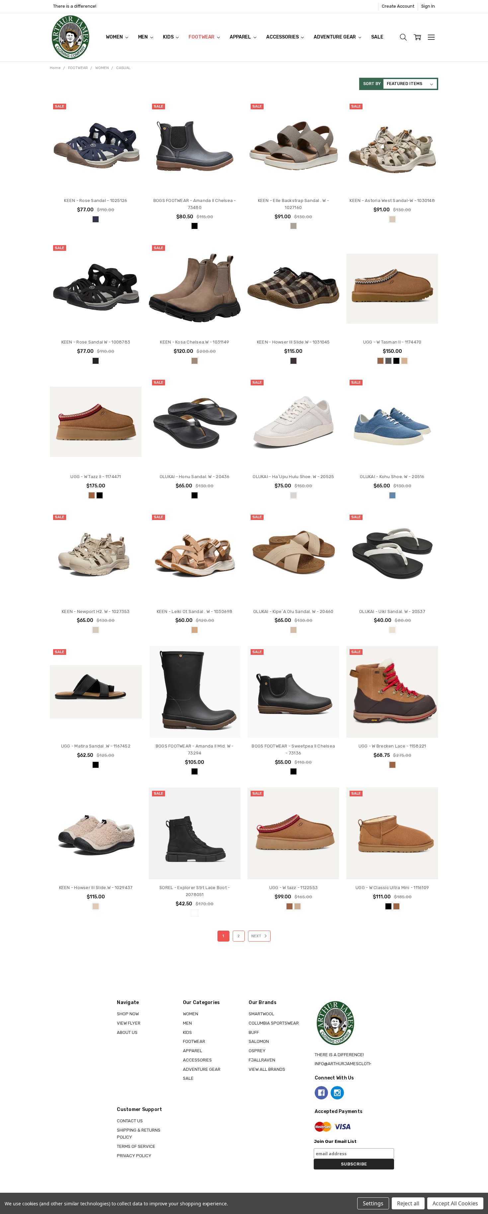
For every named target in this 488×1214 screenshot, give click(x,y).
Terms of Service (136, 1146)
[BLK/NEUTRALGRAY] (95, 360)
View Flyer (128, 1023)
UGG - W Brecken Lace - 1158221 (392, 746)
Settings (373, 1203)
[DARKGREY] (388, 360)
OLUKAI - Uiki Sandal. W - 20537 (392, 611)
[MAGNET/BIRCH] (293, 360)
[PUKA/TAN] (293, 630)
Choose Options (96, 179)
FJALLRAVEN (262, 1060)
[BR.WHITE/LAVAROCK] (392, 630)
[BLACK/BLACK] (194, 495)
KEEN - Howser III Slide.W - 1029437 (96, 887)
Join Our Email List (335, 1141)
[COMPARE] (130, 122)
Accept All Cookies (455, 1203)
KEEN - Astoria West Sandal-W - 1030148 (392, 200)
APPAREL (241, 37)
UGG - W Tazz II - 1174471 (95, 476)
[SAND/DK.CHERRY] (404, 360)
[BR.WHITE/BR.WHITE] (293, 495)
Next (256, 936)
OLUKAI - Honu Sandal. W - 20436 (195, 476)
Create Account (398, 6)
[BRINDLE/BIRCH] (293, 226)
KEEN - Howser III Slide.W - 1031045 (293, 342)
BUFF (254, 1032)
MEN (143, 37)
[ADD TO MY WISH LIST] (130, 132)
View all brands (267, 1069)
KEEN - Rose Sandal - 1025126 (95, 200)
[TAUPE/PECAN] (392, 219)
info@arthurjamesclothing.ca (350, 1063)
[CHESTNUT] (380, 360)
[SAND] (297, 906)
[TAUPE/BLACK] (95, 906)
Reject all (408, 1203)
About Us (127, 1032)
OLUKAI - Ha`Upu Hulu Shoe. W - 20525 (293, 476)
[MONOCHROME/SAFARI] (95, 630)
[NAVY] (95, 219)
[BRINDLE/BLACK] (194, 360)
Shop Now (128, 1013)
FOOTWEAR (202, 37)
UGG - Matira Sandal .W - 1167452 (95, 746)
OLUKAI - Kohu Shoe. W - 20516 (392, 476)
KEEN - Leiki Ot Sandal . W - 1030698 (195, 611)
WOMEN (114, 37)
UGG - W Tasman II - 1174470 (392, 342)
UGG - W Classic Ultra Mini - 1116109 (392, 887)
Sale (377, 37)
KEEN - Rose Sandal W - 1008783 (95, 342)
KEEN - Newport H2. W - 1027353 (96, 611)
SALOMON (259, 1041)
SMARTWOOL (261, 1013)
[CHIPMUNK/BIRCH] (194, 630)
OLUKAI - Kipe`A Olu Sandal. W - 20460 (293, 611)
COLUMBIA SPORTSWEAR (274, 1023)
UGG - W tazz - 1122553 (293, 887)
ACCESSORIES (282, 37)
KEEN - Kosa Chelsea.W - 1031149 (194, 342)
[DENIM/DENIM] (392, 495)
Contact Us (130, 1120)
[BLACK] (194, 226)
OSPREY (257, 1050)
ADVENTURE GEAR (335, 37)
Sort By (372, 83)
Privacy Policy (134, 1155)
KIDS (168, 37)
